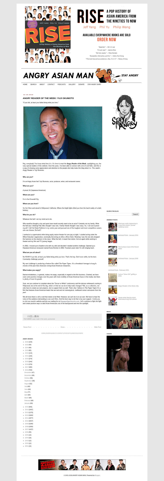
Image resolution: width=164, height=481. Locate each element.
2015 (27, 407)
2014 (27, 410)
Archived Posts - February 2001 (118, 270)
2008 (27, 426)
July (25, 386)
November (28, 375)
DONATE (81, 84)
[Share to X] (33, 316)
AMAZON (74, 333)
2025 (27, 345)
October (27, 378)
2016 (27, 370)
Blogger (97, 475)
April (26, 395)
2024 (27, 347)
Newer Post (27, 327)
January (27, 403)
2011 (27, 418)
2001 (27, 446)
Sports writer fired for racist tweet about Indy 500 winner (127, 298)
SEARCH (33, 84)
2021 (27, 356)
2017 (27, 367)
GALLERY (72, 84)
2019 (27, 361)
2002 (27, 443)
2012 (27, 415)
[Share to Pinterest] (38, 316)
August (26, 384)
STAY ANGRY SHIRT (94, 84)
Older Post (97, 327)
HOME (25, 84)
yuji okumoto (51, 319)
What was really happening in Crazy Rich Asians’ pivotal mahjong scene (128, 225)
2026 (27, 342)
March (26, 398)
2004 (27, 438)
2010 (27, 421)
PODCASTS (62, 84)
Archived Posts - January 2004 (128, 235)
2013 (27, 412)
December (28, 372)
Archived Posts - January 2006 (128, 258)
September (28, 381)
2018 (27, 364)
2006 (27, 432)
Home (63, 327)
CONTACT (51, 84)
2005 (27, 435)
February (27, 400)
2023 (27, 350)
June (26, 389)
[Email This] (28, 316)
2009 (27, 424)
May (26, 392)
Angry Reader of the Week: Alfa (128, 286)
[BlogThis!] (31, 316)
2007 (27, 429)
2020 (27, 359)
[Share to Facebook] (35, 316)
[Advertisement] (125, 170)
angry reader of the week (39, 319)
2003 (27, 440)
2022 (27, 353)
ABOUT (42, 84)
